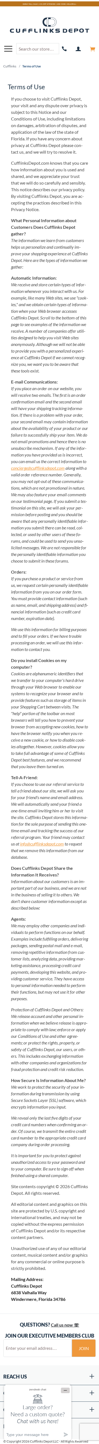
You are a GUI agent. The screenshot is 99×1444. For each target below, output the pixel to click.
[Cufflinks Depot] (49, 25)
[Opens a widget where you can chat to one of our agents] (37, 1412)
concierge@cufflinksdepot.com (38, 468)
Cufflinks (9, 66)
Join (84, 1348)
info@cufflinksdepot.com (42, 843)
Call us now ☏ (65, 1324)
